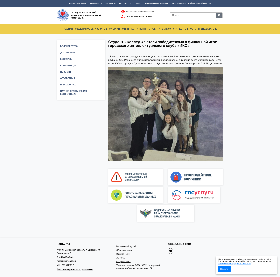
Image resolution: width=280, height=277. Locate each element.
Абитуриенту (138, 29)
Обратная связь (95, 3)
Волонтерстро (69, 46)
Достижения (68, 52)
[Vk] (170, 251)
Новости (65, 72)
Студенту (154, 29)
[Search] (219, 15)
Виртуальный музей (77, 3)
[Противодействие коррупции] (123, 16)
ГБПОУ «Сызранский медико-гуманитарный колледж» (86, 15)
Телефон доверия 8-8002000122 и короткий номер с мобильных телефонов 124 (177, 3)
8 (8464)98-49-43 (65, 257)
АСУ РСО (123, 3)
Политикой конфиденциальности (234, 263)
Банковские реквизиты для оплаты (75, 269)
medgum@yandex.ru (66, 261)
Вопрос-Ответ (135, 3)
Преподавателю (207, 29)
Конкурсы (66, 59)
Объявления (67, 78)
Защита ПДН (110, 3)
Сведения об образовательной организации (102, 29)
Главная (68, 29)
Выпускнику (169, 29)
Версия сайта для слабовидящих (139, 11)
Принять (224, 269)
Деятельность (187, 29)
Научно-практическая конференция (73, 92)
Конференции (68, 65)
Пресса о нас (68, 84)
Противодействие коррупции (139, 16)
